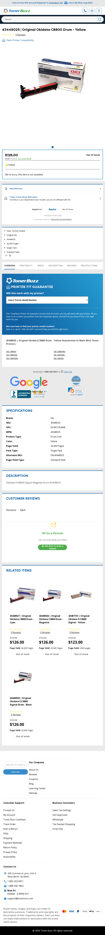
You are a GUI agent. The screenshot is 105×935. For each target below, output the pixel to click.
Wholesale (57, 819)
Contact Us (8, 810)
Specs (40, 265)
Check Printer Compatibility (20, 40)
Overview (9, 265)
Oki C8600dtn (12, 358)
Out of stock (23, 654)
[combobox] (52, 19)
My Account (9, 814)
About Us (33, 769)
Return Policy (10, 847)
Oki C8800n (11, 351)
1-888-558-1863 (15, 885)
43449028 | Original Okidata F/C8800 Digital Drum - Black (21, 701)
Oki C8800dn (11, 355)
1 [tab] (53, 147)
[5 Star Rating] (29, 385)
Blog (31, 783)
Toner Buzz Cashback (14, 819)
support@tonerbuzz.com (20, 898)
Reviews (71, 265)
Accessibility (9, 856)
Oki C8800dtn (59, 351)
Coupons (33, 779)
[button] (76, 391)
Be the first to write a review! (52, 547)
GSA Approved (59, 814)
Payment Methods (12, 842)
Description (55, 265)
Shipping (7, 838)
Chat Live (68, 371)
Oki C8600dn (59, 355)
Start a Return (10, 828)
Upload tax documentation (61, 219)
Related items (89, 265)
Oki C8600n (59, 358)
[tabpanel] (52, 95)
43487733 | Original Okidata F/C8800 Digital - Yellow (79, 619)
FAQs (5, 833)
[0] (92, 11)
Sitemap (33, 793)
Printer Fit (26, 265)
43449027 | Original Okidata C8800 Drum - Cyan (22, 619)
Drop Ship (57, 828)
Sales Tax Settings (61, 810)
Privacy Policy (10, 852)
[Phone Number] (85, 11)
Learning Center (37, 788)
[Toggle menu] (99, 11)
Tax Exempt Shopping (63, 824)
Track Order (9, 824)
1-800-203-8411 (15, 881)
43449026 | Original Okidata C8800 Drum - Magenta (51, 619)
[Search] (99, 19)
